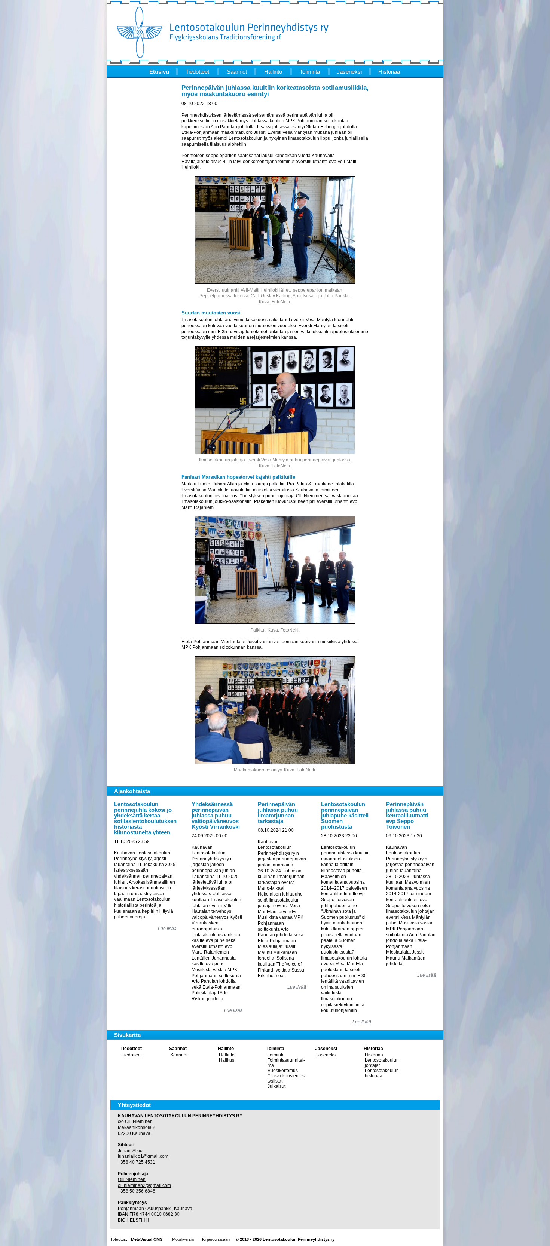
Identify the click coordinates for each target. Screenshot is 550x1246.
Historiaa (373, 1048)
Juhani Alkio (130, 1150)
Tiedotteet (131, 1048)
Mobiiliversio (183, 1239)
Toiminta (275, 1048)
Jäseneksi (326, 1048)
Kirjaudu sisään (216, 1239)
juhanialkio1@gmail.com (143, 1156)
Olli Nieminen (132, 1179)
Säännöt (178, 1048)
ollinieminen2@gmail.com (144, 1185)
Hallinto (226, 1048)
